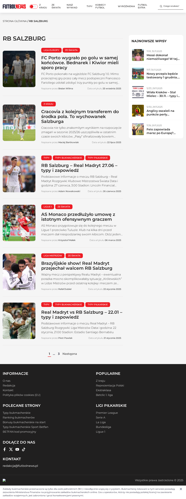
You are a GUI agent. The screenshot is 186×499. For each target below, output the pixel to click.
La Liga (101, 422)
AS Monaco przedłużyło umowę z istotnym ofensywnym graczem (78, 217)
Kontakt (8, 390)
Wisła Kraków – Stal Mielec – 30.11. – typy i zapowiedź (162, 96)
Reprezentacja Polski (110, 385)
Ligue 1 (100, 431)
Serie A (100, 417)
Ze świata (56, 6)
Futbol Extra (142, 6)
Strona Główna (15, 21)
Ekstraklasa (103, 390)
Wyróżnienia (126, 6)
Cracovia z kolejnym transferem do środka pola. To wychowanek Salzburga (80, 116)
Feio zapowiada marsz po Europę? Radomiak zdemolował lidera (160, 135)
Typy (89, 6)
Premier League (107, 412)
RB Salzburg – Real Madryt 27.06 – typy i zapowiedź (79, 168)
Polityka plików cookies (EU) (22, 395)
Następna (69, 354)
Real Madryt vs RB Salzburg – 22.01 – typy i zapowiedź (81, 315)
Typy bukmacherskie (17, 412)
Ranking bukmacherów (19, 417)
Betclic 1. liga (104, 395)
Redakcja (9, 385)
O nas (6, 380)
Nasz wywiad (72, 6)
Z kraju (43, 6)
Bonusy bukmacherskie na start (24, 422)
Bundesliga (103, 427)
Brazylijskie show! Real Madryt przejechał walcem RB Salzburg (76, 266)
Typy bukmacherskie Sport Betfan (25, 427)
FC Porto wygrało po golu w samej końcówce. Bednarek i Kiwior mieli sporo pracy (80, 62)
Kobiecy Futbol (100, 6)
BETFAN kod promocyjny (19, 431)
